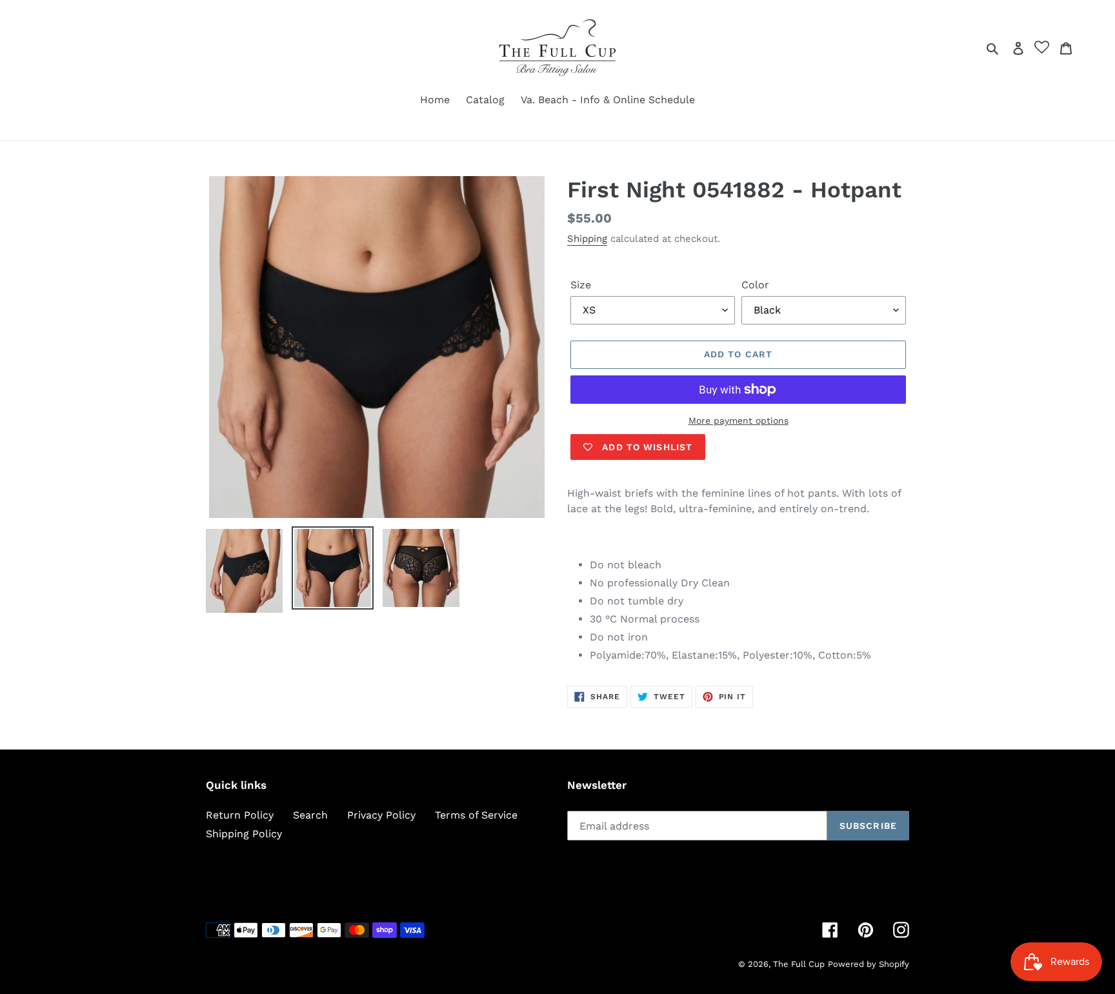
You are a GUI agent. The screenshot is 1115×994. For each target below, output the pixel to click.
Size (580, 285)
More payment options (738, 420)
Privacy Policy (381, 815)
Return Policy (240, 815)
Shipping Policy (244, 834)
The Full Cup (799, 964)
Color (755, 285)
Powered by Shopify (868, 964)
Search (310, 815)
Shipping (587, 238)
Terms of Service (476, 815)
